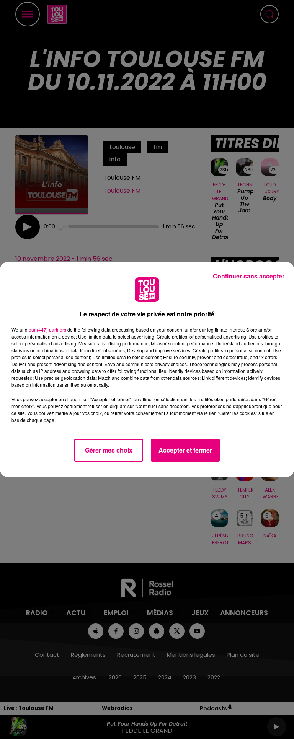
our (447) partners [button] (47, 329)
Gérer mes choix (108, 450)
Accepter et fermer (185, 450)
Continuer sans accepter (248, 276)
